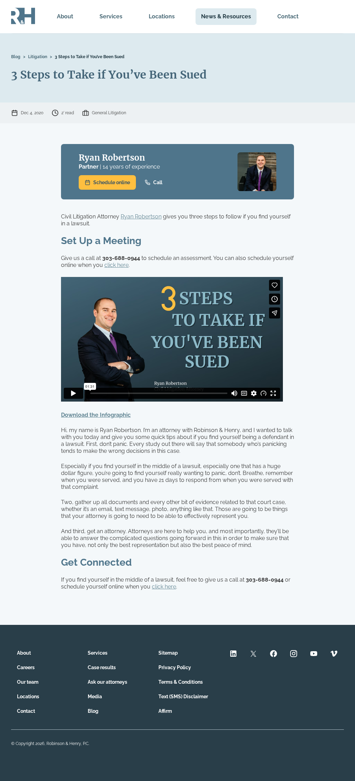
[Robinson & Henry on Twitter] (253, 654)
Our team (27, 682)
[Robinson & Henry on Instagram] (294, 654)
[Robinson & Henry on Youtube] (314, 654)
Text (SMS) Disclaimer (183, 696)
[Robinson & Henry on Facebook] (273, 654)
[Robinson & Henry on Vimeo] (334, 654)
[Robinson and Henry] (23, 17)
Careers (26, 667)
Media (95, 696)
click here (116, 265)
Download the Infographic (96, 415)
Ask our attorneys (107, 682)
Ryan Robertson (112, 157)
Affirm (165, 711)
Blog (15, 56)
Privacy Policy (174, 667)
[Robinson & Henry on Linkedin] (233, 654)
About (65, 16)
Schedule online (111, 182)
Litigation (37, 56)
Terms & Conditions (180, 682)
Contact (287, 16)
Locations (162, 16)
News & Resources (226, 16)
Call (157, 182)
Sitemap (168, 653)
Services (110, 16)
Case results (102, 667)
